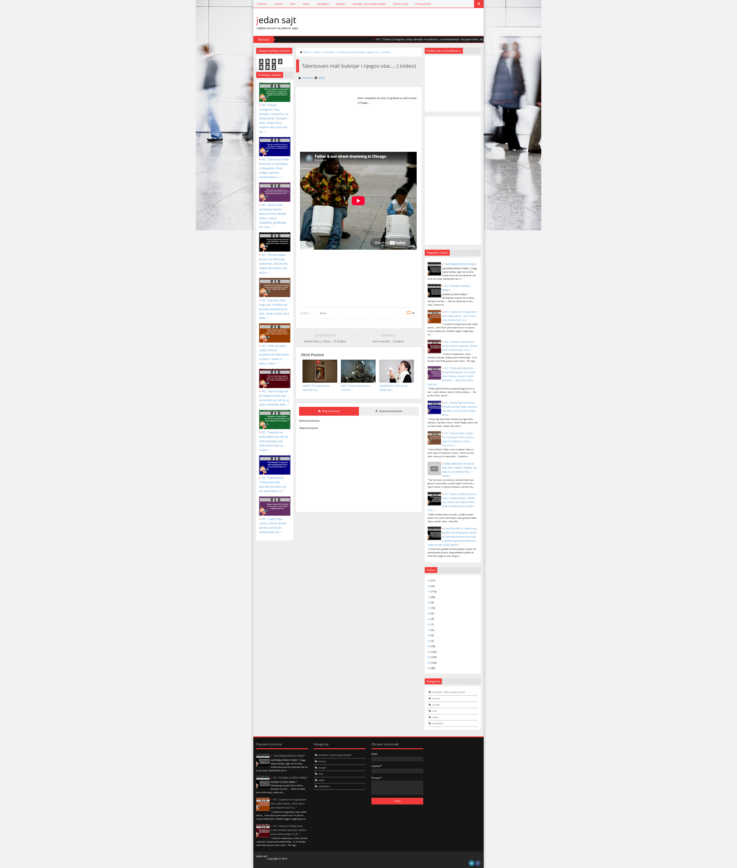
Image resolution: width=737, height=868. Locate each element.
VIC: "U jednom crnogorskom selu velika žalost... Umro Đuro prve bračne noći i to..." (459, 316)
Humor (278, 4)
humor (436, 698)
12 (429, 597)
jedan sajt (276, 20)
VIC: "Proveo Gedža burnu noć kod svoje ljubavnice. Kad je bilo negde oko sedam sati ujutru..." (273, 263)
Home (307, 52)
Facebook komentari (390, 411)
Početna (262, 4)
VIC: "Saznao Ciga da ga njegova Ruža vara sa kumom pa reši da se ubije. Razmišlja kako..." (274, 397)
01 (429, 591)
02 (429, 586)
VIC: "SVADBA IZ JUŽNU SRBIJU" (290, 777)
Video (306, 4)
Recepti (340, 4)
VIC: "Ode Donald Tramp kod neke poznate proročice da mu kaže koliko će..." (272, 484)
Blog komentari (331, 411)
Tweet (323, 313)
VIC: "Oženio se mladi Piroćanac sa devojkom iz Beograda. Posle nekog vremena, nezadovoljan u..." (274, 168)
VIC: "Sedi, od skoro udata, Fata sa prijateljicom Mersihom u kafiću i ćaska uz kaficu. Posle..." (274, 354)
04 (429, 657)
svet (434, 711)
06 (429, 646)
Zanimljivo (323, 4)
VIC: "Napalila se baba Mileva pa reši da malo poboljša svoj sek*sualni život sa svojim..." (273, 441)
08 (429, 602)
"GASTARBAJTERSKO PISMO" (460, 264)
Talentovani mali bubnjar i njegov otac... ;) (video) (364, 52)
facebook (478, 863)
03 (429, 580)
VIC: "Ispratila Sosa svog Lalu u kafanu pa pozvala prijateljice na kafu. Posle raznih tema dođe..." (274, 309)
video (317, 52)
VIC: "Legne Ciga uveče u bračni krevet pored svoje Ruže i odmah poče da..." (272, 525)
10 (429, 630)
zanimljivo (329, 52)
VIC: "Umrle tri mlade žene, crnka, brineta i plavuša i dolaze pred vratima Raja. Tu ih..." (459, 346)
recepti (436, 704)
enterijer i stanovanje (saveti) (369, 4)
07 (429, 608)
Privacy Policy (423, 4)
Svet (292, 4)
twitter (471, 863)
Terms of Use (400, 4)
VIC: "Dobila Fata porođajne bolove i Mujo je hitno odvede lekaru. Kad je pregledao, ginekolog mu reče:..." (272, 216)
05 (429, 651)
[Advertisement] (329, 126)
